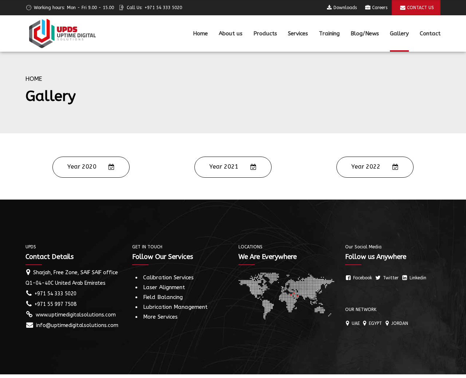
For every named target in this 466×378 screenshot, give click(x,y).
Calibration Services (168, 277)
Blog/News (365, 33)
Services (298, 33)
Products (265, 33)
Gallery (399, 33)
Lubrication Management (175, 307)
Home (200, 33)
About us (230, 33)
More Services (160, 317)
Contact (430, 33)
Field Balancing (163, 297)
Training (329, 33)
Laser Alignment (164, 287)
